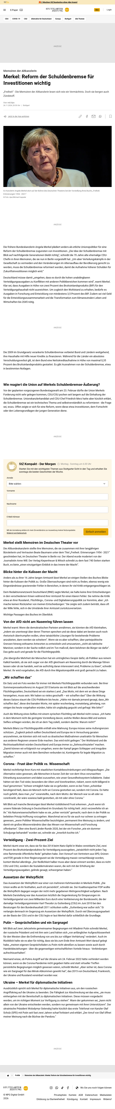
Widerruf (107, 1099)
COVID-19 (16, 19)
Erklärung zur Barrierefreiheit (51, 1099)
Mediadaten (106, 1095)
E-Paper (14, 10)
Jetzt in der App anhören (18, 116)
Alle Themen (79, 19)
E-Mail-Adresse (13, 517)
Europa (58, 19)
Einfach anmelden (96, 531)
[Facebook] (68, 1087)
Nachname (11, 504)
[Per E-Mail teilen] (93, 116)
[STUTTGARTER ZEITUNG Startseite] (57, 10)
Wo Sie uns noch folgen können (96, 1087)
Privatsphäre (60, 1095)
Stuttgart (68, 19)
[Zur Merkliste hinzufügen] (110, 116)
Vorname (11, 491)
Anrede (10, 478)
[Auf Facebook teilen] (87, 116)
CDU (6, 19)
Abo (97, 10)
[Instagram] (51, 1087)
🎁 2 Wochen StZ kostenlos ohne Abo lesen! (58, 2)
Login (109, 10)
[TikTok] (62, 1087)
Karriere (72, 1095)
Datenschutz (91, 1095)
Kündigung (72, 1099)
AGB (81, 1095)
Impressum (95, 1099)
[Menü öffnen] (4, 10)
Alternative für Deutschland (41, 19)
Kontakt (84, 1099)
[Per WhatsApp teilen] (100, 116)
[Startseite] (8, 1075)
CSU (25, 19)
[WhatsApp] (57, 1087)
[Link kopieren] (80, 116)
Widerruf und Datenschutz (17, 533)
